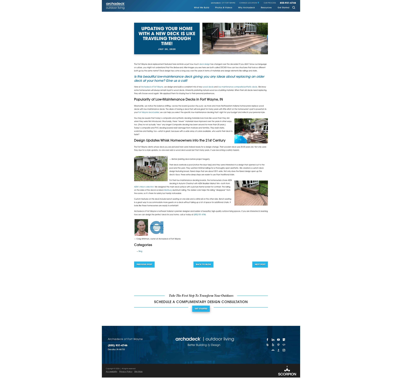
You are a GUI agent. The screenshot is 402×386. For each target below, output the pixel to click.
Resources (266, 8)
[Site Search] (293, 8)
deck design (204, 64)
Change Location (248, 3)
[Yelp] (273, 345)
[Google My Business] (284, 339)
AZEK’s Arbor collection (144, 187)
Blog (140, 251)
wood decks (208, 87)
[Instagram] (284, 350)
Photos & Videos (223, 8)
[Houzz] (267, 345)
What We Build (201, 8)
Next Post (260, 265)
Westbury (168, 190)
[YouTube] (278, 339)
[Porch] (273, 350)
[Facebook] (267, 339)
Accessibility (111, 372)
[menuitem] (201, 8)
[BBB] (278, 350)
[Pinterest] (278, 345)
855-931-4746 (288, 3)
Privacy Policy (125, 372)
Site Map (138, 372)
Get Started (283, 8)
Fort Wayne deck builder (148, 112)
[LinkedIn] (273, 339)
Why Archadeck (246, 8)
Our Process (270, 3)
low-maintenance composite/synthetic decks (237, 87)
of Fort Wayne (223, 3)
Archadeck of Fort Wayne (152, 87)
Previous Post (144, 265)
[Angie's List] (284, 345)
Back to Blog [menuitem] (203, 265)
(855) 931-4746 (200, 215)
